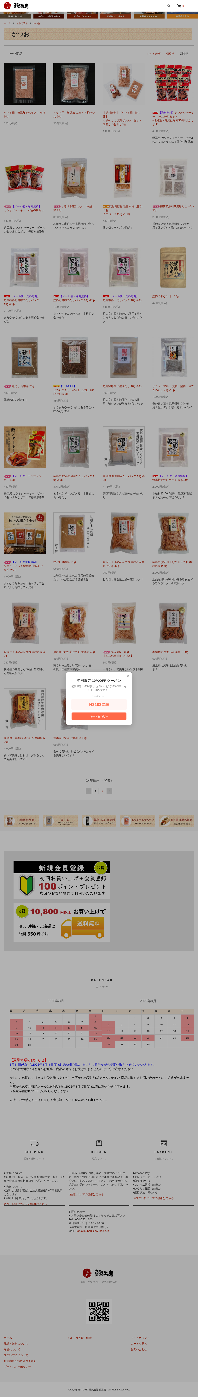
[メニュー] (192, 6)
